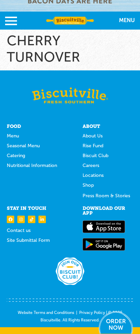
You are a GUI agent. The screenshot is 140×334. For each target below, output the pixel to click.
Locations (93, 175)
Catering (16, 155)
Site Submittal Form (28, 240)
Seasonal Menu (23, 145)
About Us (93, 135)
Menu (13, 135)
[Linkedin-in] (42, 219)
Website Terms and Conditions (46, 312)
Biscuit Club (95, 155)
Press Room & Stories (106, 195)
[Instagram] (21, 219)
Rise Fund (93, 145)
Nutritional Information (32, 165)
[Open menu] (11, 21)
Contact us (19, 230)
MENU (127, 20)
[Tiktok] (31, 219)
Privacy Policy (92, 312)
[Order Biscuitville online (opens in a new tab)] (116, 323)
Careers (91, 165)
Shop (88, 185)
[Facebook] (10, 219)
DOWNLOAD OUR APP (104, 210)
